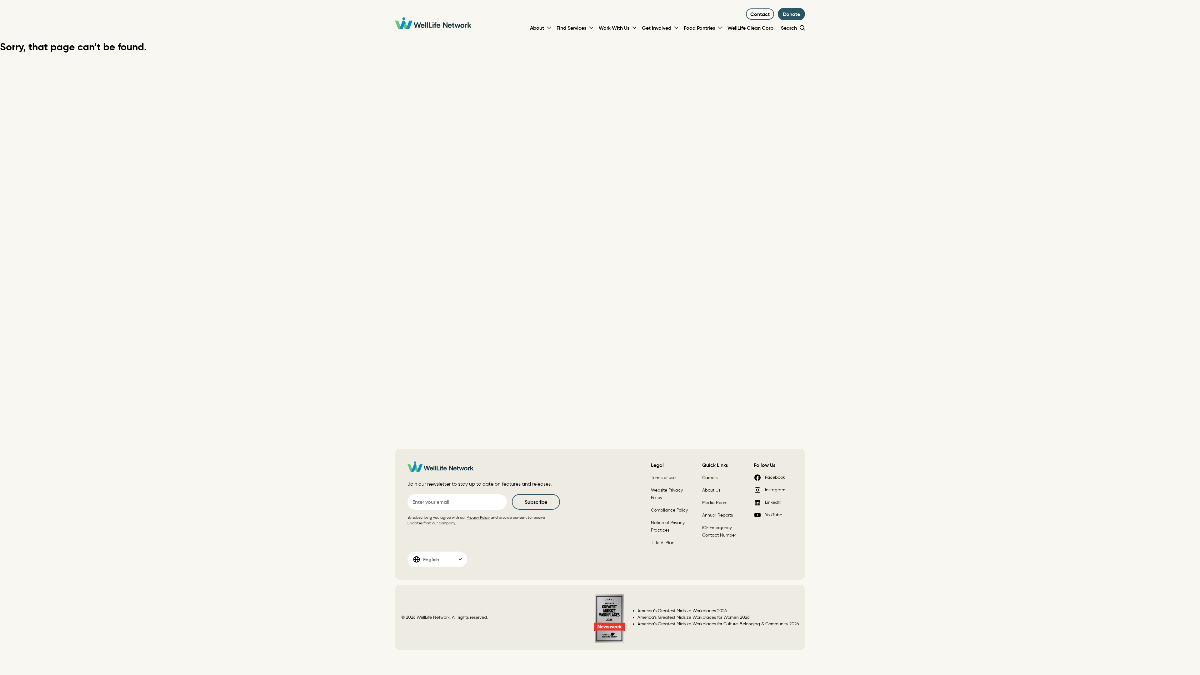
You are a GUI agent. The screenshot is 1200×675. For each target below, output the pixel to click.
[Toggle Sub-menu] (549, 28)
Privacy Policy (478, 517)
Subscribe (536, 502)
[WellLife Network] (433, 24)
